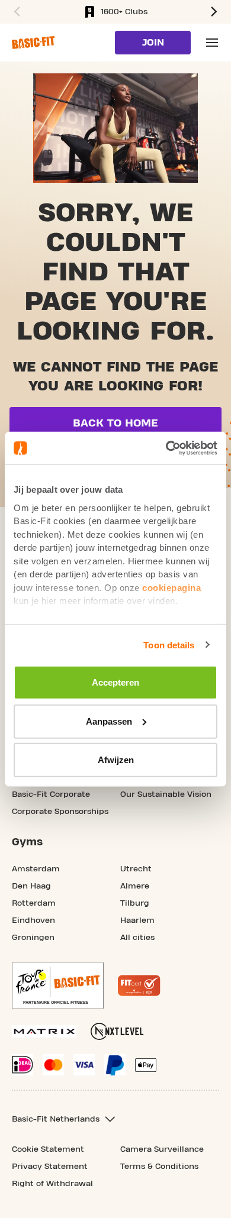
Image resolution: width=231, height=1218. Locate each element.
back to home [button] (115, 423)
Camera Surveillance (162, 1149)
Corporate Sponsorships (60, 811)
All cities (137, 937)
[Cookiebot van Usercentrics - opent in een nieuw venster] (166, 447)
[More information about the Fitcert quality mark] (139, 985)
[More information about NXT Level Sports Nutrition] (117, 1031)
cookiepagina (171, 587)
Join (153, 42)
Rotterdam (34, 903)
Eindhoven (33, 920)
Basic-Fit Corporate (51, 794)
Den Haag (31, 886)
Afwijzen (116, 760)
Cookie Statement (48, 1149)
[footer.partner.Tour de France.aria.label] (58, 985)
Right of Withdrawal (52, 1184)
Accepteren (115, 682)
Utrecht (136, 869)
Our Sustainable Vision (165, 794)
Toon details (168, 644)
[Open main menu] (212, 42)
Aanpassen (109, 721)
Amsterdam (36, 869)
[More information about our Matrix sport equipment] (44, 1031)
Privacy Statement (50, 1166)
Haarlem (137, 920)
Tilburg (134, 903)
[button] (15, 11)
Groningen (33, 937)
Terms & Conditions (159, 1166)
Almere (134, 886)
